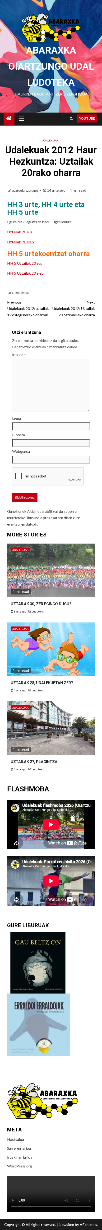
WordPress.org (19, 1166)
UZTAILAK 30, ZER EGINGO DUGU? (41, 604)
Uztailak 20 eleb (20, 242)
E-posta (18, 434)
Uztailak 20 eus (19, 232)
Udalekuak (50, 140)
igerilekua (22, 293)
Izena (16, 418)
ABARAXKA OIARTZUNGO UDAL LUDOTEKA (51, 66)
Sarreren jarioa (19, 1148)
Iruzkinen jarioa (19, 1157)
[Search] (71, 118)
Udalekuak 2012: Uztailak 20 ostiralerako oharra (73, 308)
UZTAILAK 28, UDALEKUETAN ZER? (42, 683)
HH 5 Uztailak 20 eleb (25, 273)
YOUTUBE (87, 118)
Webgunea (21, 451)
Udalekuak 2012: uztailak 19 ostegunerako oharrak (28, 308)
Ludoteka (38, 611)
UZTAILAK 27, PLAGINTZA (34, 761)
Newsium (66, 1224)
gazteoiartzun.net (25, 190)
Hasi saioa (15, 1139)
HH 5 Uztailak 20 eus (24, 263)
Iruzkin (19, 354)
